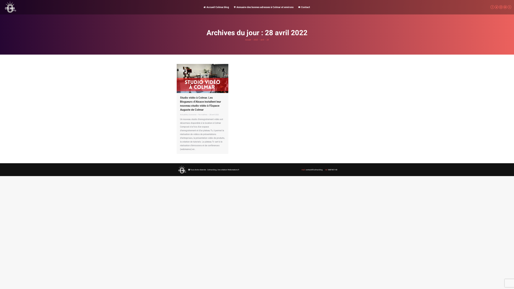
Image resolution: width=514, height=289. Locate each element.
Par (202, 115)
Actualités (184, 115)
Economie (192, 115)
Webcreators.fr (233, 170)
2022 (256, 40)
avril (262, 40)
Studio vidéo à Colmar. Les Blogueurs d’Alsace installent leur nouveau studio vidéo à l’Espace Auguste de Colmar (200, 103)
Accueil (248, 40)
